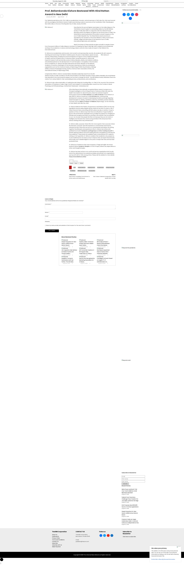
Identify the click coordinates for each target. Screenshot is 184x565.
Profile (89, 5)
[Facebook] (124, 14)
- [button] (139, 10)
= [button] (140, 10)
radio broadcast (99, 94)
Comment (48, 204)
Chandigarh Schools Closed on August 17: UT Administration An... (104, 260)
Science (73, 5)
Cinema (117, 3)
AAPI (74, 167)
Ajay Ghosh (61, 17)
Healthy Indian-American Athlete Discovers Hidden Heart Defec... (86, 243)
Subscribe (55, 543)
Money (83, 3)
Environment (101, 5)
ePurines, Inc (95, 96)
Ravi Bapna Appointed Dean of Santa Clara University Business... (103, 251)
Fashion (54, 5)
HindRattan (72, 170)
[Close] (178, 546)
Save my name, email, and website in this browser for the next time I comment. (68, 225)
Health (72, 3)
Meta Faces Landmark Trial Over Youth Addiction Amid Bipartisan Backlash (129, 491)
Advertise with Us (57, 545)
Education (60, 5)
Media (102, 3)
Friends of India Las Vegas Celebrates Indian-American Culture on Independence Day (130, 521)
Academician (100, 167)
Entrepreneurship (110, 167)
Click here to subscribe (129, 536)
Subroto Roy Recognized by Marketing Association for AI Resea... (87, 260)
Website (47, 221)
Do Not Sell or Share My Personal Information (163, 559)
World (51, 3)
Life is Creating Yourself (105, 131)
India (60, 3)
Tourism (131, 3)
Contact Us (95, 6)
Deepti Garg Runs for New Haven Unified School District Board (69, 243)
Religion (67, 5)
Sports (84, 5)
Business (78, 3)
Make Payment (56, 547)
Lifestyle (79, 5)
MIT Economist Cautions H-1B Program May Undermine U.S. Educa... (86, 251)
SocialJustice (92, 170)
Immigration (124, 3)
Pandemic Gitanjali (83, 146)
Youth (94, 5)
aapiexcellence (81, 167)
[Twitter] (128, 14)
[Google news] (130, 18)
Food (49, 5)
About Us (88, 6)
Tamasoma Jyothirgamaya (88, 131)
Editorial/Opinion (115, 5)
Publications (55, 536)
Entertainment (109, 3)
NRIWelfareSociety (82, 170)
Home (46, 3)
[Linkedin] (132, 14)
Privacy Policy (56, 538)
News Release (87, 94)
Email (47, 216)
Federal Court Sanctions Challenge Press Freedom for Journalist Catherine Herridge (130, 499)
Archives (124, 5)
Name (47, 212)
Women (97, 3)
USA (56, 3)
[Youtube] (137, 14)
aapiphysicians (91, 167)
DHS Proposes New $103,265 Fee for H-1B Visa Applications (130, 506)
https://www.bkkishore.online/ (77, 157)
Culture (108, 5)
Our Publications (132, 5)
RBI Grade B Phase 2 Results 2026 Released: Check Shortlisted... (103, 243)
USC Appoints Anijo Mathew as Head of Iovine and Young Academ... (69, 251)
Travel (136, 3)
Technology (90, 3)
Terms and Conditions (58, 540)
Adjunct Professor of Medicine (87, 101)
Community (66, 3)
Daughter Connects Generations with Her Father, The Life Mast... (68, 260)
